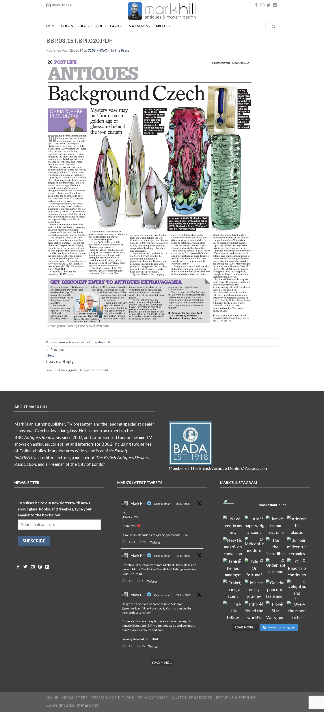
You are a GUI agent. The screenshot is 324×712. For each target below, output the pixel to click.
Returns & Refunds (236, 697)
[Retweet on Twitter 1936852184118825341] (132, 646)
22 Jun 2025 (183, 595)
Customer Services (192, 697)
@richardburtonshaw (136, 612)
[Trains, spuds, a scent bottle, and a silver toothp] (232, 589)
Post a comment (56, 342)
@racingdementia (168, 535)
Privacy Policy (153, 697)
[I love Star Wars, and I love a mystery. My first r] (275, 610)
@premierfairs (131, 608)
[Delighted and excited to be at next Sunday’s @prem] (296, 589)
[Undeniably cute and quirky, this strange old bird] (275, 567)
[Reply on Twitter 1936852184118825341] (124, 646)
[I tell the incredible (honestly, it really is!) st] (275, 546)
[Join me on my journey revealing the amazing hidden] (254, 589)
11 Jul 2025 (183, 555)
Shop (82, 26)
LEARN (113, 26)
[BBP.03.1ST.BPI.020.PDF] (150, 190)
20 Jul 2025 (183, 503)
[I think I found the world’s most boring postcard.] (254, 610)
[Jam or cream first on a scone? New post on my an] (275, 525)
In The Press (120, 50)
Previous (55, 349)
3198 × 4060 (97, 50)
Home (51, 26)
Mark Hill (137, 503)
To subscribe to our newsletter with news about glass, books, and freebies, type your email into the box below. (55, 509)
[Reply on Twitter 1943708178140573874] (124, 581)
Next (52, 355)
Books (67, 26)
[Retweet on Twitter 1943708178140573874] (132, 581)
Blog (99, 26)
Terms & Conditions (112, 697)
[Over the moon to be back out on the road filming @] (296, 610)
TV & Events (137, 26)
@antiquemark (162, 503)
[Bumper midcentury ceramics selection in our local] (296, 546)
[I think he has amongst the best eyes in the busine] (232, 567)
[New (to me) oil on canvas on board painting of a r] (232, 546)
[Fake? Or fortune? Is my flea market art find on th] (254, 567)
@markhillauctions (134, 625)
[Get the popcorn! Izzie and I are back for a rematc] (275, 589)
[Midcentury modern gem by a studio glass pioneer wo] (254, 546)
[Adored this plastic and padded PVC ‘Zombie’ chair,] (296, 525)
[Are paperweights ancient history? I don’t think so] (254, 525)
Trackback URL (101, 342)
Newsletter (75, 697)
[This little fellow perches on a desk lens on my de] (232, 610)
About (161, 26)
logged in (72, 370)
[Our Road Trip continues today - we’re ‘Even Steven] (296, 567)
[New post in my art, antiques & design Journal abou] (232, 525)
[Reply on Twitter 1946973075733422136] (124, 542)
